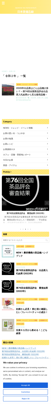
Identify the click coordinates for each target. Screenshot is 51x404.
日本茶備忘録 (25, 11)
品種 (46, 98)
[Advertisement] (25, 40)
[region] (25, 381)
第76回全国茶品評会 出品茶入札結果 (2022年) (23, 351)
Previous (4, 203)
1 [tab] (20, 229)
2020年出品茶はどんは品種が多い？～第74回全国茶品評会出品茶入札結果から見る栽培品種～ (32, 91)
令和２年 (40, 98)
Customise (25, 392)
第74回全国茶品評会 (23, 100)
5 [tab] (30, 229)
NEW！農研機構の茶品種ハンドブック (19, 348)
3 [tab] (25, 229)
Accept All (25, 385)
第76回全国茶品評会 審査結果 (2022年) (20, 354)
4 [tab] (28, 229)
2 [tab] (23, 229)
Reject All (25, 399)
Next (47, 203)
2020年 (33, 98)
